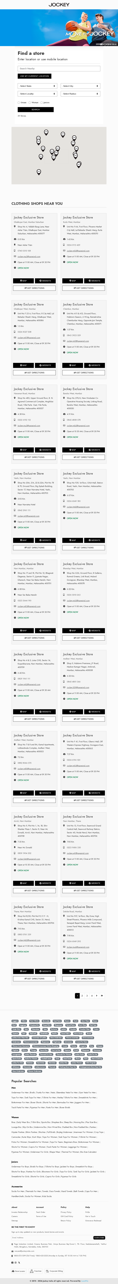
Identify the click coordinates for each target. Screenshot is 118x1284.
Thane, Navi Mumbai (23, 911)
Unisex (23, 102)
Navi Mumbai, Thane (72, 821)
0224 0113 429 (73, 245)
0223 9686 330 (74, 847)
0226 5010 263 (73, 595)
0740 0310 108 (24, 250)
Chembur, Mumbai (71, 309)
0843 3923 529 (74, 335)
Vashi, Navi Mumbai (22, 478)
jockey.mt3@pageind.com (78, 341)
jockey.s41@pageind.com (78, 853)
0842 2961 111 (24, 510)
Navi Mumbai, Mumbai (24, 568)
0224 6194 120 (73, 760)
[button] (52, 152)
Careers (15, 1216)
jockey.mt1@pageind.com (28, 516)
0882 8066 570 (24, 763)
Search (36, 109)
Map (24, 281)
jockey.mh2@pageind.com (29, 684)
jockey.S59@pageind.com (78, 687)
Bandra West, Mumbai (72, 393)
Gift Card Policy (67, 1216)
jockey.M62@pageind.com (29, 940)
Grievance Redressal (93, 1220)
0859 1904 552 (24, 853)
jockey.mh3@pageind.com (78, 765)
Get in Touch (90, 1216)
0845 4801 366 (73, 681)
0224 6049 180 (73, 501)
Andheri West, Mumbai (73, 658)
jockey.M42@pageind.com (78, 507)
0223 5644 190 (24, 600)
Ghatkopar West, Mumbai (25, 309)
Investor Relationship (19, 1212)
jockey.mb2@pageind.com (78, 425)
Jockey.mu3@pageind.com (29, 425)
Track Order (40, 1212)
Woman (35, 102)
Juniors (46, 102)
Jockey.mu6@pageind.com (78, 947)
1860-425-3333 (41, 1255)
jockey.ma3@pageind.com (29, 256)
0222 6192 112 (24, 420)
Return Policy (66, 1220)
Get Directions (35, 288)
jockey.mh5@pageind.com (78, 250)
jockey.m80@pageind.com (29, 768)
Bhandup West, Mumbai (73, 568)
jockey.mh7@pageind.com (29, 337)
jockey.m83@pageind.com (29, 606)
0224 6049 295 (74, 941)
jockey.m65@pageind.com (78, 600)
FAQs (87, 1212)
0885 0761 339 (24, 934)
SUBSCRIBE (99, 1238)
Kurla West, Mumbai (71, 222)
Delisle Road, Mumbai (72, 911)
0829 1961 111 (24, 678)
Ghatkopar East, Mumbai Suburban (29, 222)
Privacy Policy (66, 1212)
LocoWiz (84, 1281)
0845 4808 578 (74, 420)
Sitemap (15, 1220)
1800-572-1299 (20, 1255)
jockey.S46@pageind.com (29, 859)
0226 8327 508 (24, 332)
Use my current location (34, 76)
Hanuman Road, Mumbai (24, 393)
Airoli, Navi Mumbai (22, 821)
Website (46, 281)
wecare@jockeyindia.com (24, 1251)
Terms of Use (41, 1216)
